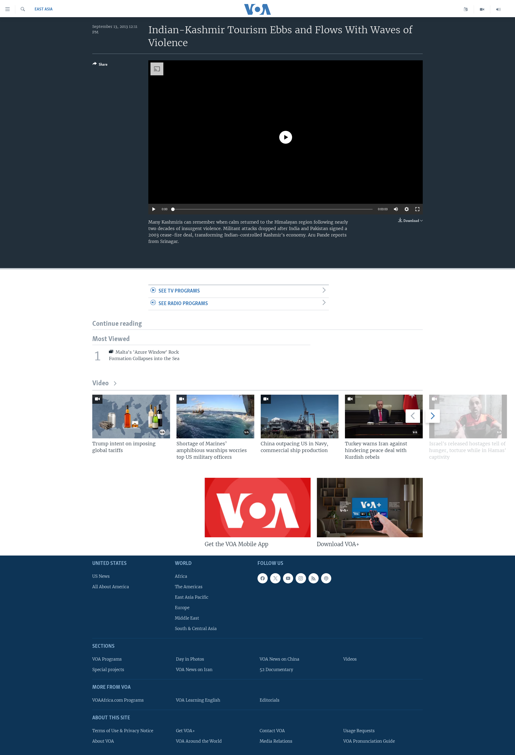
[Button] (100, 65)
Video (100, 383)
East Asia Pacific (191, 597)
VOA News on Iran (194, 669)
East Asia (44, 9)
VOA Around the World (199, 741)
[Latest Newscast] (498, 9)
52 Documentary (276, 669)
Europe (182, 607)
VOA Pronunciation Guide (369, 741)
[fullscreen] (417, 209)
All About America (110, 586)
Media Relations (276, 741)
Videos (350, 659)
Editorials (269, 700)
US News (101, 576)
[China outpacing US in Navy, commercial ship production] (300, 416)
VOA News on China (279, 659)
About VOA (103, 741)
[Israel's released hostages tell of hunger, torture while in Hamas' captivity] (468, 416)
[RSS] (313, 578)
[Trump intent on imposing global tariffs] (131, 416)
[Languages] (466, 9)
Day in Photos (190, 659)
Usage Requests (359, 730)
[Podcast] (326, 578)
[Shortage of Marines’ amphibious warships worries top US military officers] (215, 416)
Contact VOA (272, 730)
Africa (181, 576)
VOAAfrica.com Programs (118, 700)
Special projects (108, 669)
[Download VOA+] (370, 507)
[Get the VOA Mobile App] (258, 507)
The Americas (189, 586)
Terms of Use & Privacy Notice (122, 730)
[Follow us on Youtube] (288, 578)
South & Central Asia (196, 628)
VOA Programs (107, 659)
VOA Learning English (198, 700)
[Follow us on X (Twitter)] (275, 578)
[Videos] (482, 9)
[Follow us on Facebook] (263, 578)
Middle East (187, 618)
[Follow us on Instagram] (301, 578)
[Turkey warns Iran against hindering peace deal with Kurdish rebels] (384, 416)
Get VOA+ (185, 730)
